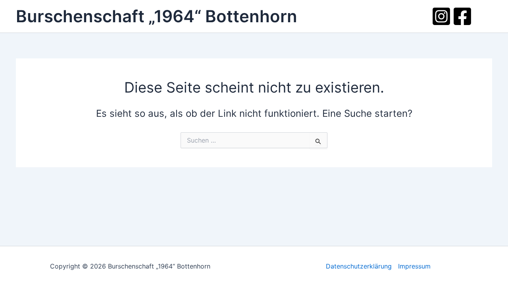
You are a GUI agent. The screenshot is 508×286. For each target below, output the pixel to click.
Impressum (414, 266)
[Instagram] (441, 16)
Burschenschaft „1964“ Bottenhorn (156, 16)
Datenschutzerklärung (359, 266)
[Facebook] (462, 16)
